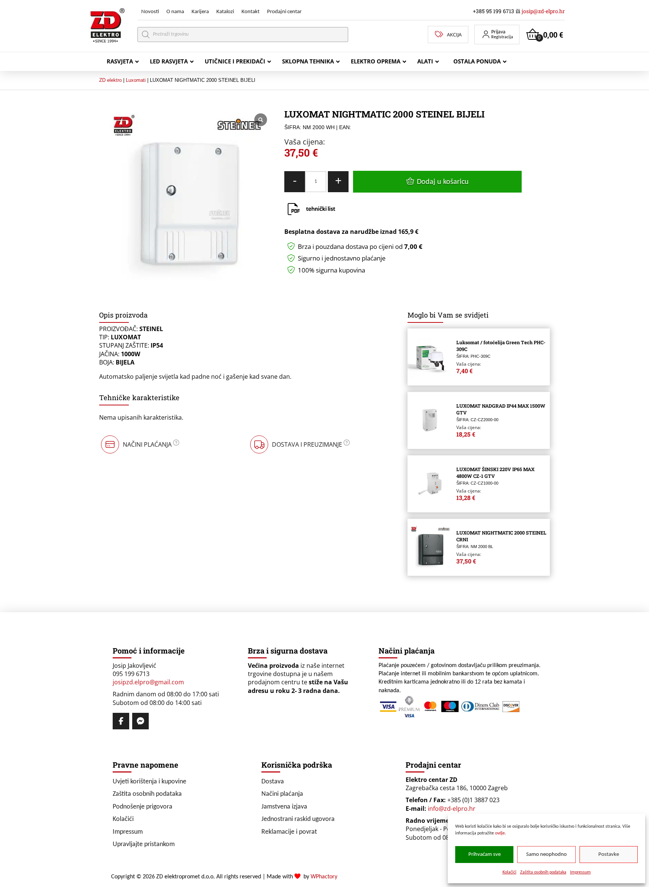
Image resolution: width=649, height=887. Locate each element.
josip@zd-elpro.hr (543, 11)
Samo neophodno (546, 854)
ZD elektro (110, 80)
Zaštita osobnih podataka (543, 872)
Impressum (580, 872)
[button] (496, 34)
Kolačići (509, 872)
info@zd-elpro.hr (451, 808)
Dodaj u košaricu (443, 182)
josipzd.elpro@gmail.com (148, 682)
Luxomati (136, 80)
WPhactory (324, 877)
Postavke (608, 854)
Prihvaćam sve (484, 854)
